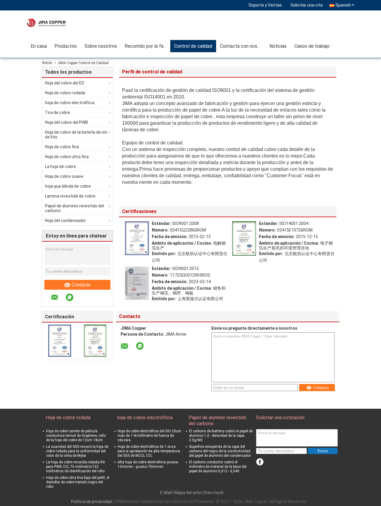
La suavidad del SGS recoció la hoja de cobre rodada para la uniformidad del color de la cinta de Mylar (77, 451)
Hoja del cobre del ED (64, 83)
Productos (65, 46)
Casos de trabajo (312, 46)
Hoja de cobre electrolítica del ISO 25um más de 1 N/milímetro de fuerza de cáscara (149, 435)
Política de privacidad (91, 501)
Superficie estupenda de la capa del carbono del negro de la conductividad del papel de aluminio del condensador (220, 451)
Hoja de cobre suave (64, 176)
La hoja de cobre (60, 166)
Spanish (343, 5)
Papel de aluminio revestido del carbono (74, 208)
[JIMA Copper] (61, 22)
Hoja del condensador (65, 220)
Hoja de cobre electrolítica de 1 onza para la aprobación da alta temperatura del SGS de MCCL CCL (149, 451)
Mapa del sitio (187, 492)
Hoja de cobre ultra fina (67, 156)
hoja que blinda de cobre (68, 186)
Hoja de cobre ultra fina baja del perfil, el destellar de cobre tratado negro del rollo (77, 482)
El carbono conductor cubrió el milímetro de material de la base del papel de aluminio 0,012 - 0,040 (217, 466)
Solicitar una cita (307, 5)
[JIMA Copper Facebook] (259, 462)
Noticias (278, 46)
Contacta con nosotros (243, 46)
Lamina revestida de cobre (70, 196)
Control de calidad (193, 46)
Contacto (80, 284)
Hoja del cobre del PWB (66, 122)
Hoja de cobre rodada (65, 92)
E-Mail (166, 492)
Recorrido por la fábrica (147, 46)
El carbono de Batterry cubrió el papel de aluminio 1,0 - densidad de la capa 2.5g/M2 (221, 435)
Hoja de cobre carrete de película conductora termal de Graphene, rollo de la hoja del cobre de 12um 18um (76, 435)
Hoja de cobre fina (62, 146)
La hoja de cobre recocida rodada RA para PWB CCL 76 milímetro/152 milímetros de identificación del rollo (75, 466)
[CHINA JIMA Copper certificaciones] (59, 340)
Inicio (47, 62)
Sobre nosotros (101, 46)
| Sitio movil (212, 492)
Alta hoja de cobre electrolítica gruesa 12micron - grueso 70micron (148, 464)
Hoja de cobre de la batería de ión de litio (76, 134)
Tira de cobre (57, 112)
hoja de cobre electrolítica (69, 102)
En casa (39, 46)
